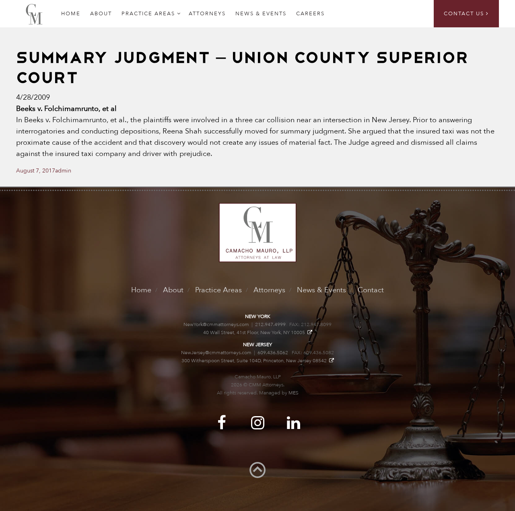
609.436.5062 (273, 352)
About (101, 13)
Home (141, 290)
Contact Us (465, 13)
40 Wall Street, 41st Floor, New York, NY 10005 (255, 332)
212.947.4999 (270, 324)
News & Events (260, 13)
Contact (371, 290)
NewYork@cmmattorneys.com (216, 324)
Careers (310, 13)
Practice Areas (148, 13)
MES (293, 393)
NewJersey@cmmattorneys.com (216, 352)
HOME (70, 13)
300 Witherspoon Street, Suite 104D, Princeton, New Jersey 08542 (255, 360)
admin (63, 170)
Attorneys (207, 13)
